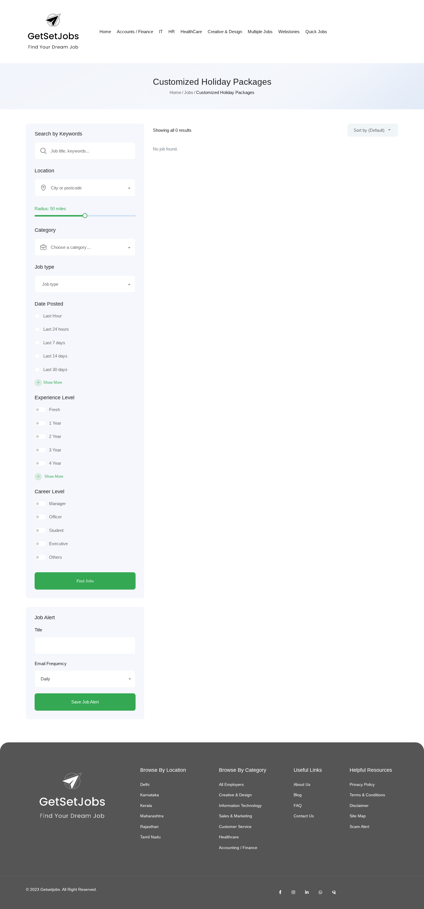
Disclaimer (359, 805)
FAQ (298, 805)
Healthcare (229, 837)
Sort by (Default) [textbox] (369, 130)
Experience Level (54, 397)
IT (161, 31)
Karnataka (149, 795)
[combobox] (85, 187)
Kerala (146, 805)
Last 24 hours (56, 329)
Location (44, 170)
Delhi (144, 784)
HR (171, 31)
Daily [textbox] (45, 678)
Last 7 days (54, 342)
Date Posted (49, 303)
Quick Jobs (316, 31)
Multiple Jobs (260, 31)
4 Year (55, 463)
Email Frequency (51, 663)
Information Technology (240, 805)
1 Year (55, 423)
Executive (58, 543)
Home (105, 31)
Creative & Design (225, 31)
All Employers (231, 784)
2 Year (55, 436)
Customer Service (235, 826)
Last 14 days (55, 355)
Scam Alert (359, 826)
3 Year (55, 449)
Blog (298, 795)
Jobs (188, 92)
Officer (55, 516)
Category (45, 230)
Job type (44, 267)
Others (55, 557)
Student (56, 530)
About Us (302, 784)
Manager (57, 503)
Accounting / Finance (238, 847)
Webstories (289, 31)
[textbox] (81, 188)
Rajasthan (149, 826)
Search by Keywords (58, 133)
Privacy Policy (362, 784)
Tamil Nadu (150, 837)
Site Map (358, 816)
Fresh (54, 409)
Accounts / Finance (135, 31)
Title (38, 629)
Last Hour (52, 315)
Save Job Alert (85, 701)
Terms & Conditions (367, 795)
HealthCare (191, 31)
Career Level (49, 491)
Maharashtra (152, 816)
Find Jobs (85, 581)
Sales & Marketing (235, 816)
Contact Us (304, 816)
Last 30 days (55, 369)
